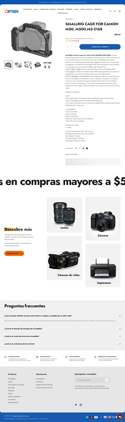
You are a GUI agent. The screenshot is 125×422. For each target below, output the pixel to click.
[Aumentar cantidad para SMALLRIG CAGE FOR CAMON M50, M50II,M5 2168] (76, 46)
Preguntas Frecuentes (44, 385)
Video (10, 382)
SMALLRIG (69, 19)
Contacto (39, 382)
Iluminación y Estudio (16, 385)
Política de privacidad (21, 418)
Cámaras (103, 235)
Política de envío (44, 418)
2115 (103, 76)
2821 (78, 69)
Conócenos (40, 379)
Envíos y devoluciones (44, 388)
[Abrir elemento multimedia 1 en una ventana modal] (32, 38)
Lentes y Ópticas (14, 396)
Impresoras (104, 282)
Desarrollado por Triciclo (21, 416)
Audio (10, 393)
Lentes (64, 227)
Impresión (12, 399)
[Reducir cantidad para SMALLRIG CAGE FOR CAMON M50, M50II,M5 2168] (68, 46)
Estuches (11, 388)
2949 (73, 69)
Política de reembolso (9, 418)
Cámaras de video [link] (69, 275)
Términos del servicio (33, 418)
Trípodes (11, 391)
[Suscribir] (107, 380)
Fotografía (11, 379)
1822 (72, 72)
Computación (13, 402)
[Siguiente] (54, 38)
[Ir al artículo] (8, 65)
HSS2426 (74, 76)
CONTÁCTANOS (13, 357)
